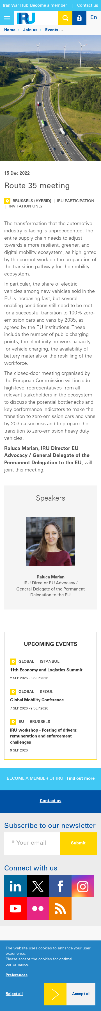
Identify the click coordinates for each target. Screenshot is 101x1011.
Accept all (81, 994)
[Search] (65, 18)
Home (9, 30)
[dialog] (50, 975)
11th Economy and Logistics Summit (46, 670)
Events (51, 30)
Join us (30, 30)
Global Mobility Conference (37, 700)
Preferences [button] (16, 975)
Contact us (87, 6)
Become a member (48, 6)
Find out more (81, 779)
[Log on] (79, 18)
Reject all (14, 994)
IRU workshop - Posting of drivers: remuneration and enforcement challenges (43, 737)
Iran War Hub (15, 6)
